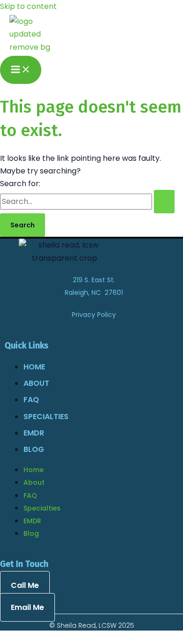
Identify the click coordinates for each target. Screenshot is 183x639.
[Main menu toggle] (20, 70)
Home (34, 366)
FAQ (31, 399)
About (36, 383)
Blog (33, 449)
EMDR (33, 433)
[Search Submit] (164, 201)
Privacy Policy (94, 314)
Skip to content (28, 6)
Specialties (46, 416)
